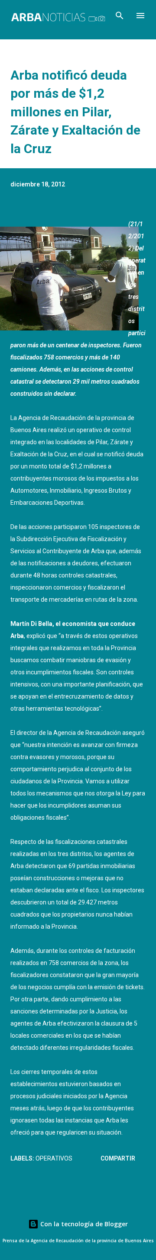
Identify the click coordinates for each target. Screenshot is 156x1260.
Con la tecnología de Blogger (83, 1224)
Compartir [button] (118, 1158)
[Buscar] (119, 15)
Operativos (54, 1158)
